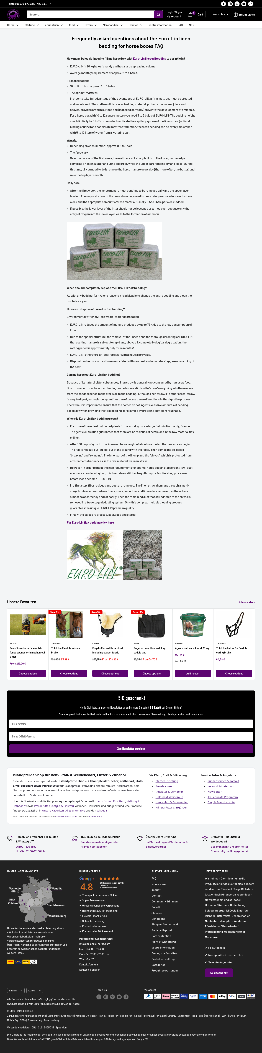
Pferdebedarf (213, 926)
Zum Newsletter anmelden (131, 749)
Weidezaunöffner (234, 931)
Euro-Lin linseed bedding (149, 58)
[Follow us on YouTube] (243, 3)
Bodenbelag (237, 905)
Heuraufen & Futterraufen (172, 802)
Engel (95, 643)
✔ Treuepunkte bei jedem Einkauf (99, 895)
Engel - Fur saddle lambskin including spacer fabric (108, 650)
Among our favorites (164, 953)
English (13, 990)
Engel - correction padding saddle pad (149, 650)
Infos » (20, 952)
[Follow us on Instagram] (230, 3)
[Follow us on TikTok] (250, 3)
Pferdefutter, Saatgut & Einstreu (54, 806)
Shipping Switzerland (164, 924)
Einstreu (242, 910)
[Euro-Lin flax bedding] (114, 222)
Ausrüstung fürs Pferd (111, 801)
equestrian (52, 25)
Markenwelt (212, 937)
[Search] (158, 14)
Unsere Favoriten (53, 810)
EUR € (31, 990)
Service (133, 25)
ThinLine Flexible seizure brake (65, 650)
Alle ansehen (247, 602)
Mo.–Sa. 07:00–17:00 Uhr (31, 851)
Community (95, 816)
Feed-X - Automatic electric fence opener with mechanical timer (27, 652)
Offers (89, 25)
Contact (156, 895)
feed (72, 25)
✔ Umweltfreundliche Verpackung (99, 905)
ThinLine (56, 643)
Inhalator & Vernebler (169, 791)
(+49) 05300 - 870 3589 (92, 948)
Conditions (158, 918)
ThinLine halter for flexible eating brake (231, 650)
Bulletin (156, 907)
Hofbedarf (211, 905)
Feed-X (14, 643)
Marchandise (111, 25)
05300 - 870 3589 (26, 846)
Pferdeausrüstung (167, 781)
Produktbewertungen (165, 970)
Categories (158, 964)
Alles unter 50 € (75, 810)
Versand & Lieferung (220, 786)
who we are (158, 884)
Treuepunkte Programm (223, 797)
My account (173, 16)
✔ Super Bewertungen (92, 900)
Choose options (28, 673)
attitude (30, 25)
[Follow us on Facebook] (223, 3)
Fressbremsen (164, 786)
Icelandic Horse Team (66, 816)
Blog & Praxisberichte (221, 802)
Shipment (157, 913)
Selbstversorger (215, 910)
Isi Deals (102, 810)
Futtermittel (223, 915)
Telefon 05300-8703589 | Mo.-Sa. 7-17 (29, 3)
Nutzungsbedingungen (119, 1039)
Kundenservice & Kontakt (223, 781)
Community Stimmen (164, 901)
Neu (191, 25)
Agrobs (179, 643)
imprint (156, 889)
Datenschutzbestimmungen (87, 1039)
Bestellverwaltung (163, 959)
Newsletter (215, 791)
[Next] (255, 644)
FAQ (180, 25)
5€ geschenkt (219, 972)
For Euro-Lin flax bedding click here (90, 522)
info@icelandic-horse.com (94, 943)
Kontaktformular (89, 964)
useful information (160, 25)
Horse (11, 25)
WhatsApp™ (86, 959)
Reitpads (224, 905)
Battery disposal (161, 930)
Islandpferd (226, 921)
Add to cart (192, 673)
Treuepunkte (216, 955)
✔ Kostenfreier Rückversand (96, 931)
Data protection (161, 936)
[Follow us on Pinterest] (237, 3)
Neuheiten (211, 921)
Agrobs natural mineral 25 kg (192, 648)
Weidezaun (240, 921)
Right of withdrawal (163, 941)
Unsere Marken (241, 915)
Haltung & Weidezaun (169, 797)
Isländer (210, 915)
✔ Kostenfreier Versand (93, 926)
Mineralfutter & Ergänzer (171, 807)
